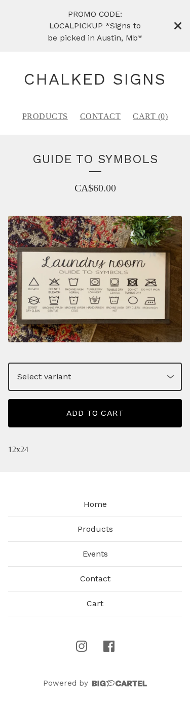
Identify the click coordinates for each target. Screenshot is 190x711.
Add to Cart (95, 413)
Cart (95, 603)
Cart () (150, 116)
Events (95, 554)
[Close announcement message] (178, 26)
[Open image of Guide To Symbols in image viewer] (95, 279)
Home (95, 504)
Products (45, 116)
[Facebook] (109, 646)
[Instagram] (81, 646)
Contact (100, 116)
